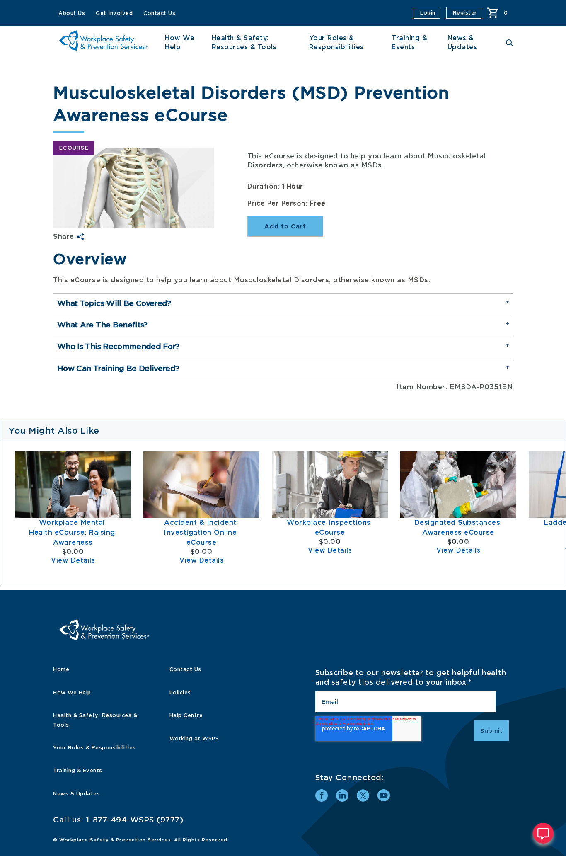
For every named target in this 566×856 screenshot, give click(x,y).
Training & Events (77, 770)
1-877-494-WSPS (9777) (135, 819)
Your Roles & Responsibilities (94, 747)
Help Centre (186, 715)
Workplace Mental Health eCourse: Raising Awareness (73, 532)
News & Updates (76, 794)
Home (61, 669)
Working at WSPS (194, 738)
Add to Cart (285, 226)
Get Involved (114, 13)
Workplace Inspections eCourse (330, 527)
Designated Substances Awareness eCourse (458, 527)
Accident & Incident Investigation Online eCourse (201, 532)
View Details (73, 560)
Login (427, 13)
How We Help (72, 692)
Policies (180, 692)
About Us (71, 13)
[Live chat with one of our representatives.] (543, 833)
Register (465, 13)
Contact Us (159, 13)
